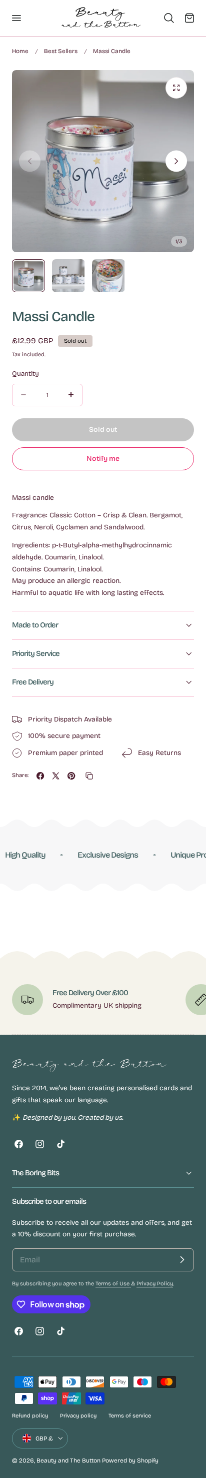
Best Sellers (61, 51)
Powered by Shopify (130, 1460)
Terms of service (129, 1415)
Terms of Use (113, 1283)
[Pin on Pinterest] (71, 776)
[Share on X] (55, 776)
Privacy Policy (154, 1283)
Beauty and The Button (68, 1460)
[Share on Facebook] (40, 776)
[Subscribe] (182, 1260)
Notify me (103, 458)
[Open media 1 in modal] (176, 88)
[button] (16, 18)
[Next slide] (176, 161)
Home (20, 51)
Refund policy (30, 1415)
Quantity (25, 374)
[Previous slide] (29, 161)
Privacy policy (78, 1415)
